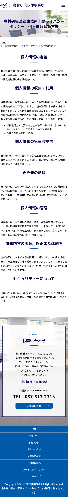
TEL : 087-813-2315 (34, 396)
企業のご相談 (34, 456)
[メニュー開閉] (63, 5)
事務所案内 (34, 442)
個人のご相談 (34, 449)
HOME (3, 42)
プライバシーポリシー (34, 469)
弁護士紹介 (34, 435)
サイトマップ (34, 476)
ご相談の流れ (34, 405)
